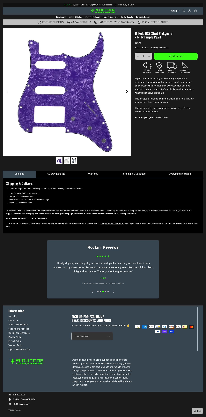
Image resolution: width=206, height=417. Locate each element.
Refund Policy (14, 341)
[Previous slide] (6, 92)
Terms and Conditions (18, 324)
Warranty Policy (15, 345)
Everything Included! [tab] (180, 173)
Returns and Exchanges (19, 333)
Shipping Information (160, 47)
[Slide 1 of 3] (59, 160)
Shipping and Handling (18, 328)
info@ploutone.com (21, 404)
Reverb (119, 5)
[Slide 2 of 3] (67, 160)
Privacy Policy (14, 337)
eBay (125, 5)
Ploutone (17, 410)
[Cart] (196, 11)
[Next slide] (127, 92)
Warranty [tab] (93, 173)
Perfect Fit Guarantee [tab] (133, 173)
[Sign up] (109, 336)
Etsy (132, 5)
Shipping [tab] (19, 173)
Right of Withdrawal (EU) (19, 349)
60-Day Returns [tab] (56, 173)
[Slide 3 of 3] (74, 160)
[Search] (183, 11)
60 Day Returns (142, 47)
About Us (12, 316)
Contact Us (13, 320)
